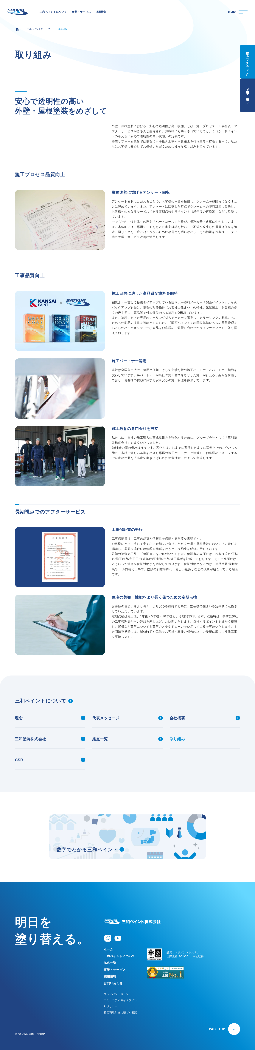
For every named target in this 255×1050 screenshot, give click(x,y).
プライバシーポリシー (117, 994)
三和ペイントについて (39, 29)
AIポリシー (111, 1006)
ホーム (108, 949)
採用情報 (110, 976)
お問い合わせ (113, 983)
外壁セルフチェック (247, 61)
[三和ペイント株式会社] (132, 921)
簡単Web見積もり (247, 95)
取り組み (62, 29)
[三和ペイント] (17, 12)
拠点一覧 (110, 962)
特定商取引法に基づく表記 (120, 1012)
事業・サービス (115, 969)
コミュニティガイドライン (120, 1000)
